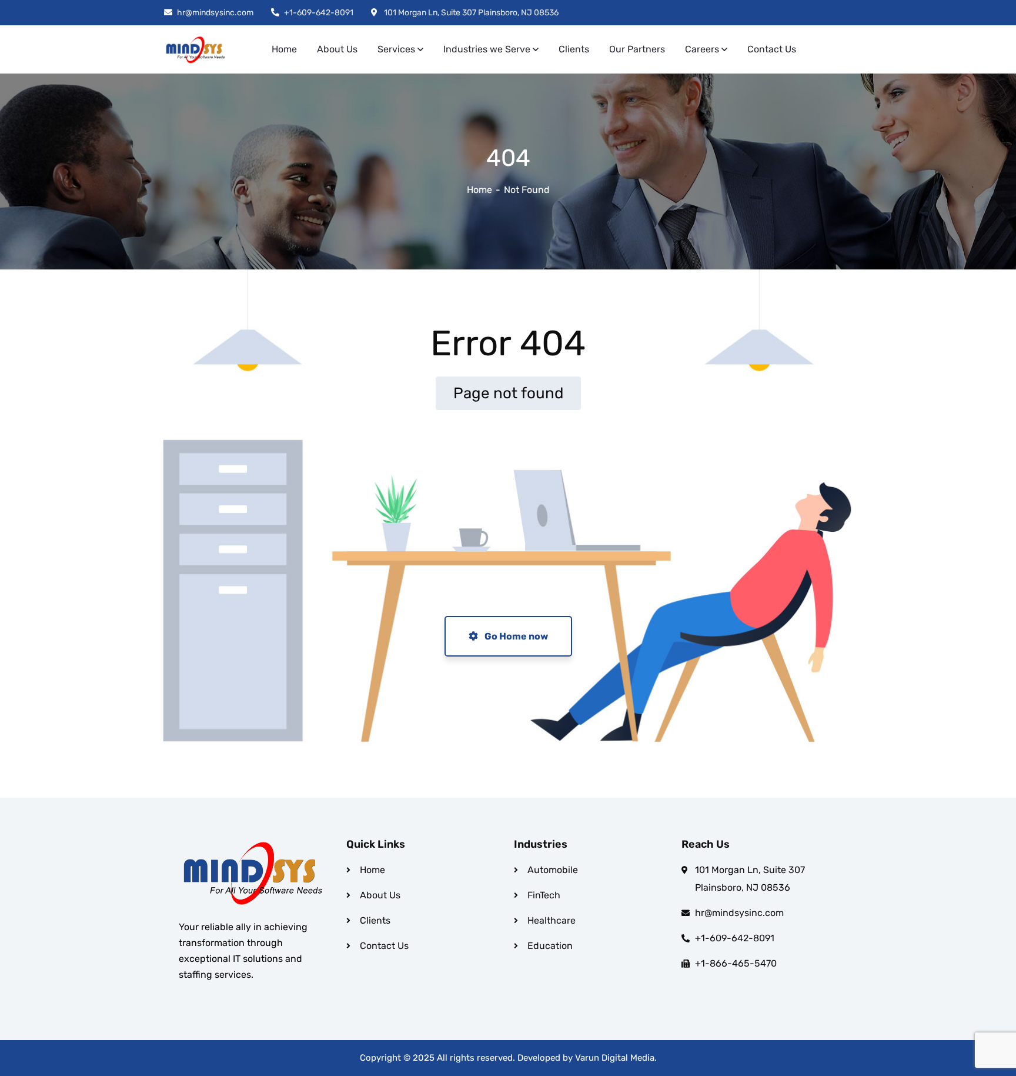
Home (479, 189)
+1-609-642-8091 (318, 13)
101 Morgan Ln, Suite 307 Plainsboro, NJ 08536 (470, 13)
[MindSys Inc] (196, 49)
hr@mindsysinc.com (215, 13)
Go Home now (515, 636)
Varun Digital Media (614, 1057)
